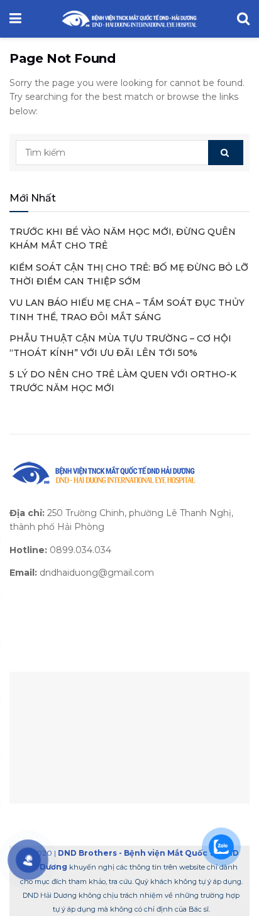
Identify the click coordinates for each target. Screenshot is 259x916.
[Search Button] (225, 152)
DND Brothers (87, 853)
